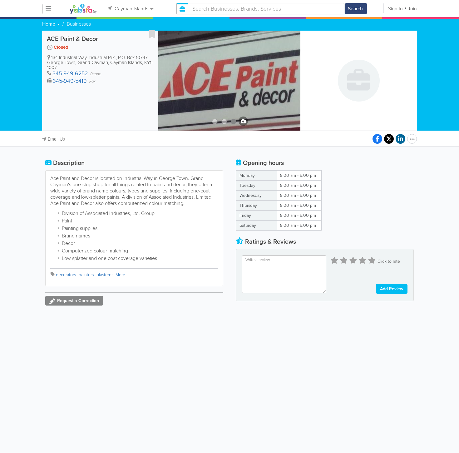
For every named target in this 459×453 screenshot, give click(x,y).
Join (412, 8)
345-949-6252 (70, 73)
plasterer (104, 274)
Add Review (391, 289)
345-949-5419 (70, 81)
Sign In (395, 8)
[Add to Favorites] (152, 34)
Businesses (79, 24)
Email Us (56, 139)
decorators (66, 274)
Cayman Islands (130, 8)
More (120, 274)
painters (86, 274)
